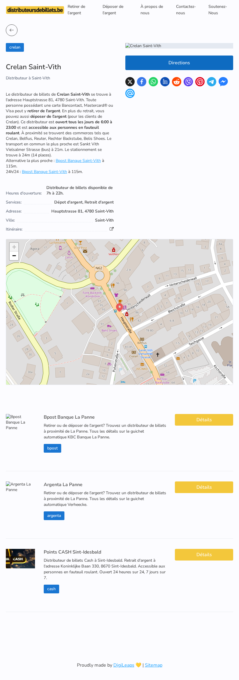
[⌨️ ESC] (11, 30)
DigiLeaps (123, 665)
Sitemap (153, 665)
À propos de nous (151, 10)
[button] (119, 307)
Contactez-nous (186, 10)
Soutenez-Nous (217, 10)
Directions (179, 63)
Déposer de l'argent (113, 10)
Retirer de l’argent (76, 10)
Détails (204, 420)
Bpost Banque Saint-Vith (78, 160)
